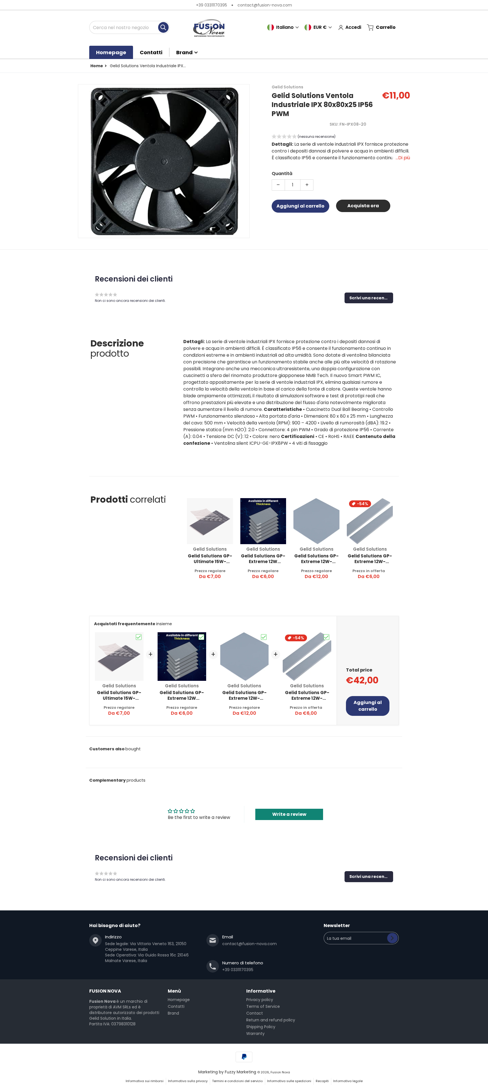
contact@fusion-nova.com (265, 5)
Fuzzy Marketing (240, 1072)
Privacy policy (259, 999)
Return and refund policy (270, 1020)
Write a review (289, 814)
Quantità (282, 173)
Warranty (255, 1033)
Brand (173, 1013)
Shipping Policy (260, 1027)
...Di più (403, 157)
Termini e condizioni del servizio (237, 1081)
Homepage (179, 999)
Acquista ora (363, 205)
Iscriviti (392, 938)
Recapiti (322, 1081)
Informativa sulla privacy (188, 1081)
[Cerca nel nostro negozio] (163, 27)
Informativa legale (348, 1081)
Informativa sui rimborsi (145, 1081)
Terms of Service (263, 1006)
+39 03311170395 (211, 5)
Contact (254, 1013)
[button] (304, 137)
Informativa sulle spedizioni (289, 1081)
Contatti (176, 1006)
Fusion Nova (280, 1072)
